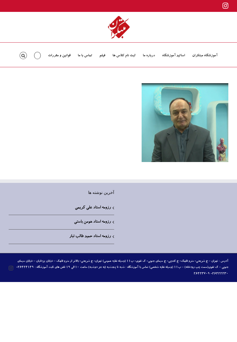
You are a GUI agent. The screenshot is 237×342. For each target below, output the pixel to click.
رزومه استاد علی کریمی (93, 207)
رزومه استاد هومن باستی (92, 222)
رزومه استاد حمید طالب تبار (90, 236)
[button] (23, 55)
